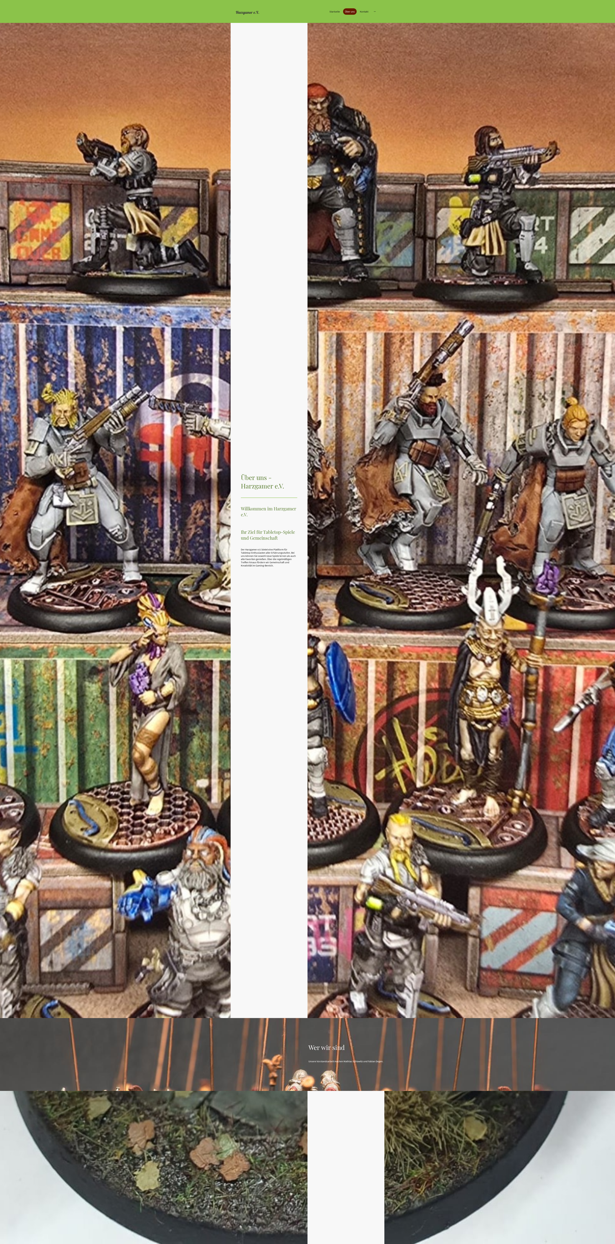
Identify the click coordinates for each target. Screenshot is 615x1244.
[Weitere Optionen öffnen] (375, 11)
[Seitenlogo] (258, 18)
